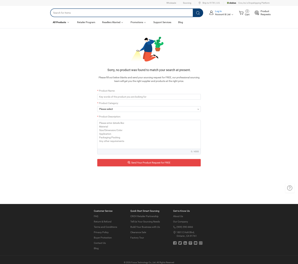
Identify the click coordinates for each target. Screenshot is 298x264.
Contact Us (100, 243)
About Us (178, 216)
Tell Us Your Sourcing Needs (145, 221)
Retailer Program (86, 22)
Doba (231, 3)
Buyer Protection (103, 237)
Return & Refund (102, 221)
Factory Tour (137, 237)
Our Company (180, 221)
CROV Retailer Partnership (144, 216)
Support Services (162, 22)
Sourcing (187, 3)
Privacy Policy (101, 232)
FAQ (96, 216)
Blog (180, 22)
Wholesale (171, 3)
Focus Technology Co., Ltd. (143, 262)
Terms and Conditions (105, 227)
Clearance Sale (138, 232)
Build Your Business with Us (145, 227)
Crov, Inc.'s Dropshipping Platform (254, 3)
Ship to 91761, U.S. (211, 3)
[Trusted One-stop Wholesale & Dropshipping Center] (36, 12)
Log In (218, 11)
